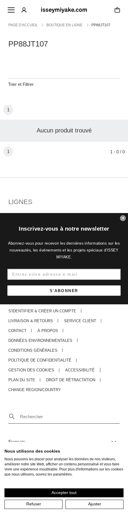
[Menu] (11, 9)
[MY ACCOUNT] (24, 10)
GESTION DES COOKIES (31, 370)
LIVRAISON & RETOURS (30, 321)
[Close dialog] (123, 218)
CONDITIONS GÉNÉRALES (32, 350)
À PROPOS (48, 330)
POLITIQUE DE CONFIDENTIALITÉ (39, 360)
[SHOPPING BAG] (117, 10)
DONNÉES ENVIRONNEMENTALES (40, 340)
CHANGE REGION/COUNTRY (34, 390)
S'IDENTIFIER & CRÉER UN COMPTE (42, 311)
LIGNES (20, 202)
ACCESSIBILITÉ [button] (80, 370)
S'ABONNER (64, 290)
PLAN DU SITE (21, 380)
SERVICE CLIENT (80, 321)
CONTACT (17, 330)
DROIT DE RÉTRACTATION (70, 380)
